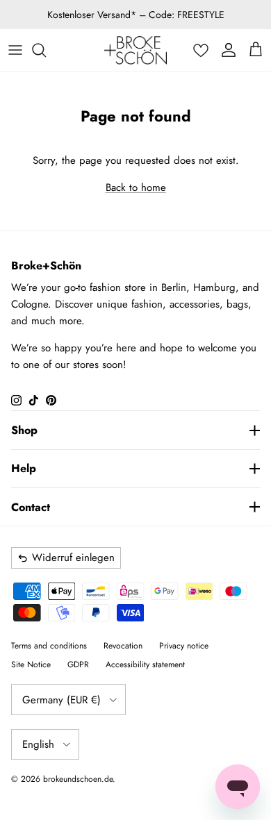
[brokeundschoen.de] (135, 50)
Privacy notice (183, 645)
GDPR (78, 664)
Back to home (136, 187)
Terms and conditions (49, 645)
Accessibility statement (145, 664)
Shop (24, 430)
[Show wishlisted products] (201, 50)
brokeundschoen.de (78, 779)
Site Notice (31, 664)
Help (23, 468)
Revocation (123, 645)
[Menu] (15, 50)
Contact (30, 507)
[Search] (46, 50)
